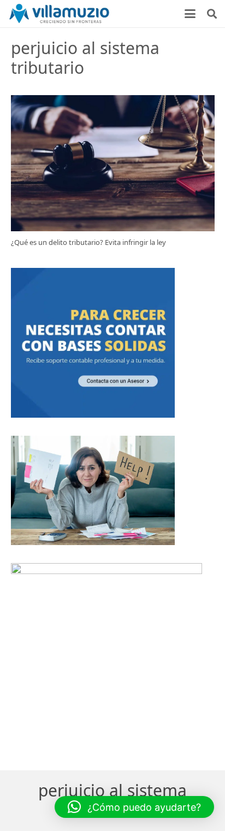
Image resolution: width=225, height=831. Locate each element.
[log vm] (59, 14)
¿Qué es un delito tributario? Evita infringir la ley (88, 242)
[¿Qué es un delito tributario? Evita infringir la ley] (113, 163)
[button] (190, 13)
